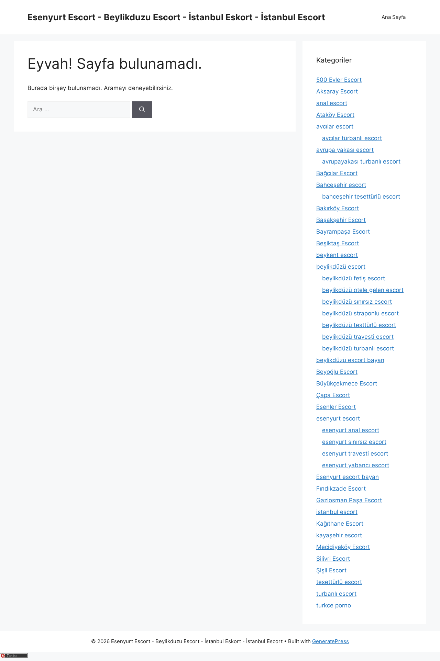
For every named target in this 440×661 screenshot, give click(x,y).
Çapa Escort (333, 395)
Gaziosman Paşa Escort (349, 500)
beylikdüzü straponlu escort (360, 313)
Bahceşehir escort (341, 184)
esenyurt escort (338, 418)
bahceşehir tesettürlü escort (361, 196)
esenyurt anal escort (350, 430)
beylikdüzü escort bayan (350, 360)
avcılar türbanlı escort (352, 138)
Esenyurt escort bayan (347, 476)
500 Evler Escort (339, 79)
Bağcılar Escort (337, 173)
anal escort (331, 103)
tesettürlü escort (339, 582)
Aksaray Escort (337, 91)
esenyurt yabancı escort (355, 465)
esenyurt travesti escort (355, 453)
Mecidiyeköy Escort (343, 547)
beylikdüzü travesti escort (358, 336)
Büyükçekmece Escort (346, 383)
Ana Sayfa (394, 17)
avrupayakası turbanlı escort (361, 161)
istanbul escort (337, 511)
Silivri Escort (333, 558)
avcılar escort (334, 126)
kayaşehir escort (339, 535)
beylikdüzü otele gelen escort (363, 290)
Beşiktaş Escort (337, 243)
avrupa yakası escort (345, 149)
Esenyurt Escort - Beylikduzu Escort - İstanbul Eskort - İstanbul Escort (176, 17)
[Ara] (142, 109)
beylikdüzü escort (340, 266)
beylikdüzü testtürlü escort (359, 325)
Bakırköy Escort (337, 208)
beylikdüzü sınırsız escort (357, 301)
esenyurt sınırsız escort (354, 441)
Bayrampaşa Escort (343, 231)
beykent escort (337, 254)
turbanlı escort (336, 593)
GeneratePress (330, 641)
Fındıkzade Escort (341, 488)
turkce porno (333, 605)
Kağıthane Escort (339, 523)
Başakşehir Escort (341, 219)
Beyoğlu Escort (337, 371)
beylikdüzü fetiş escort (353, 278)
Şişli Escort (331, 570)
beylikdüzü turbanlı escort (358, 348)
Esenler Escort (336, 406)
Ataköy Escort (335, 114)
